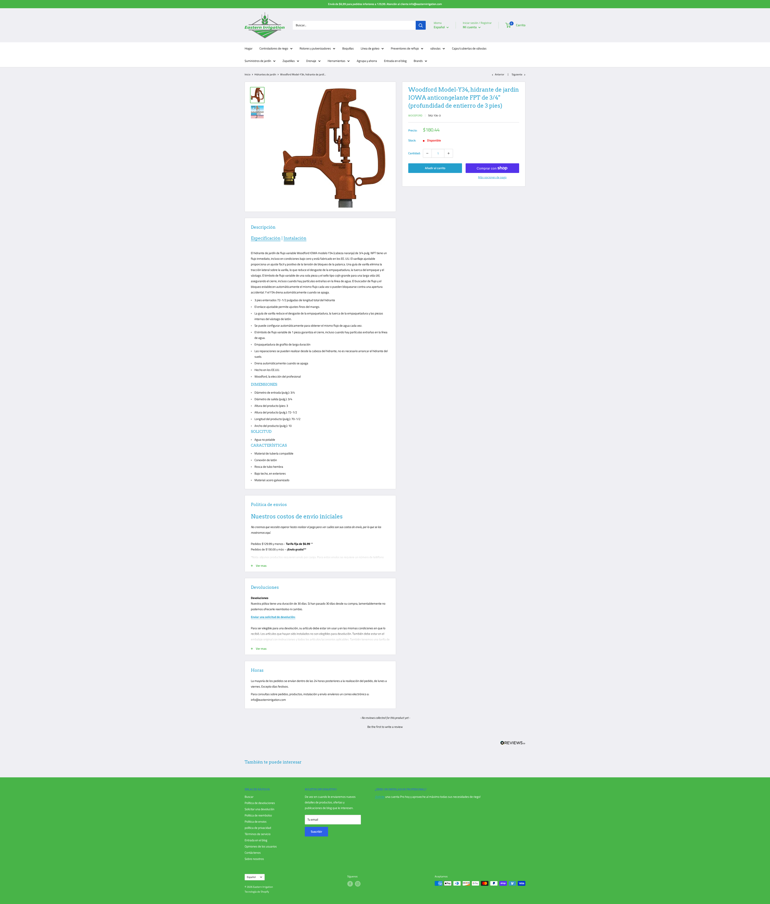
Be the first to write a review (385, 727)
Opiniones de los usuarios (261, 846)
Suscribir (316, 831)
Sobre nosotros (254, 859)
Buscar (249, 796)
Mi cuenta (470, 27)
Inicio (247, 74)
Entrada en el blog (395, 61)
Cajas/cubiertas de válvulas (469, 48)
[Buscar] (421, 25)
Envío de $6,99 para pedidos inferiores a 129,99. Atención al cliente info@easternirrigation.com (385, 4)
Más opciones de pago (492, 177)
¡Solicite (380, 796)
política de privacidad (258, 827)
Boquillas (348, 48)
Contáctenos (253, 852)
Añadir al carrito (435, 168)
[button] (385, 726)
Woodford (415, 115)
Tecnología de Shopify (257, 892)
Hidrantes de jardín (265, 74)
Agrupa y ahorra (367, 61)
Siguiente (517, 74)
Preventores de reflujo (405, 48)
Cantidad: (414, 153)
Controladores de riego (273, 48)
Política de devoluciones (260, 803)
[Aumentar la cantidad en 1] (448, 153)
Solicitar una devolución (259, 809)
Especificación (266, 238)
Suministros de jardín (258, 61)
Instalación (295, 238)
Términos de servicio (258, 834)
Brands (418, 61)
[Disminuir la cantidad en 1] (427, 153)
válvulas (435, 48)
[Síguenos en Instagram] (358, 884)
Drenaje (311, 61)
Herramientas (336, 61)
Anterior (499, 74)
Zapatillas (289, 61)
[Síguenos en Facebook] (350, 884)
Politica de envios (255, 821)
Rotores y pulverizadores (315, 48)
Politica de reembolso (258, 815)
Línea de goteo (370, 48)
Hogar (248, 48)
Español (251, 877)
